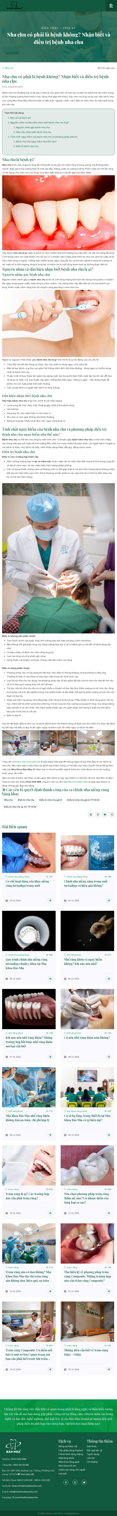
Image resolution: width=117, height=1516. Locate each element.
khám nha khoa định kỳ (27, 761)
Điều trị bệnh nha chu (27, 146)
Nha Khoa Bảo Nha (77, 781)
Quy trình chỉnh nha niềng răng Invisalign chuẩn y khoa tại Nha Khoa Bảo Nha (27, 963)
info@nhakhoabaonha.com (23, 1491)
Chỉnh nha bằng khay (18, 876)
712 (51, 1111)
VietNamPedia (71, 1513)
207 (51, 876)
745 (109, 1033)
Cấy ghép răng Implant (70, 1450)
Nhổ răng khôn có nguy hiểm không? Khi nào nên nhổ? (83, 961)
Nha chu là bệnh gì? (20, 117)
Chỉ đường (92, 1461)
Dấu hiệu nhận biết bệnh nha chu (33, 132)
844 (109, 1189)
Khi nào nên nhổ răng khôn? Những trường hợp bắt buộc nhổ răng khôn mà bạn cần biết (29, 1042)
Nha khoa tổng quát (76, 1111)
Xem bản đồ (27, 1474)
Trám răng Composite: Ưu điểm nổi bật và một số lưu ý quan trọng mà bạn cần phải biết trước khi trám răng (29, 1354)
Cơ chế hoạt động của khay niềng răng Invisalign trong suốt (27, 883)
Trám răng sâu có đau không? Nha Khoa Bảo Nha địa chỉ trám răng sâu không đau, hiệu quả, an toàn (28, 1276)
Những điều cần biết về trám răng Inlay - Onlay (86, 1352)
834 (51, 1345)
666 (51, 955)
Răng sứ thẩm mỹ (67, 1446)
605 (109, 1111)
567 (109, 1345)
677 (109, 955)
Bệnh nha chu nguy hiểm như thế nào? (36, 141)
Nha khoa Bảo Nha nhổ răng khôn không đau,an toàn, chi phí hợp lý (28, 1118)
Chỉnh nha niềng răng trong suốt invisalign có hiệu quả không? (85, 883)
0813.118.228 (42, 1480)
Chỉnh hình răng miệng (70, 1454)
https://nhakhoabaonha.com (27, 1485)
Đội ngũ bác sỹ (94, 1450)
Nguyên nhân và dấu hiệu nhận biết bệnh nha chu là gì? (39, 122)
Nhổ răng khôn (73, 955)
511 (51, 1267)
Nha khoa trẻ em (67, 1465)
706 (109, 1267)
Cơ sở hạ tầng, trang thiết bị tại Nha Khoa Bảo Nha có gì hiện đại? (87, 1118)
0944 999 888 (18, 1459)
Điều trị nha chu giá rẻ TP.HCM (83, 799)
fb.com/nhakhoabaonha (25, 1497)
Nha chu (8, 68)
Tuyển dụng (93, 1454)
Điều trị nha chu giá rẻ (50, 799)
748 (51, 1033)
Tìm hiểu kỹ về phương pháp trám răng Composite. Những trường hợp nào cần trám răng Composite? (87, 1276)
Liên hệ (91, 1458)
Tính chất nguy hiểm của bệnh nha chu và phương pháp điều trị (43, 136)
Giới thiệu (92, 1446)
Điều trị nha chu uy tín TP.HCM (20, 806)
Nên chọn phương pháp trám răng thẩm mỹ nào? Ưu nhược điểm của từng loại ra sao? (86, 1198)
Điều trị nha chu (26, 799)
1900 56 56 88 (21, 1464)
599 (109, 876)
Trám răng (13, 1189)
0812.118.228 (24, 1480)
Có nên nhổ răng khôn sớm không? (87, 1037)
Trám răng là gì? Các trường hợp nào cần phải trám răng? (27, 1196)
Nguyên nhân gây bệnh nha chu (33, 127)
